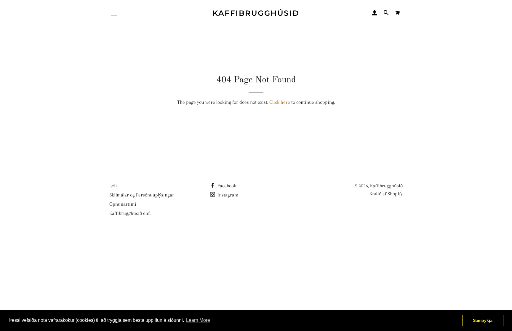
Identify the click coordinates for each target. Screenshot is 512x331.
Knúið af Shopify (386, 193)
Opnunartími (122, 204)
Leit (113, 185)
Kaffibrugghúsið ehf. (130, 213)
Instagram (227, 195)
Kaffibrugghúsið (256, 13)
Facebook (226, 185)
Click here (279, 102)
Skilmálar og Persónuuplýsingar (141, 195)
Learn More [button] (198, 320)
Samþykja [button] (482, 320)
